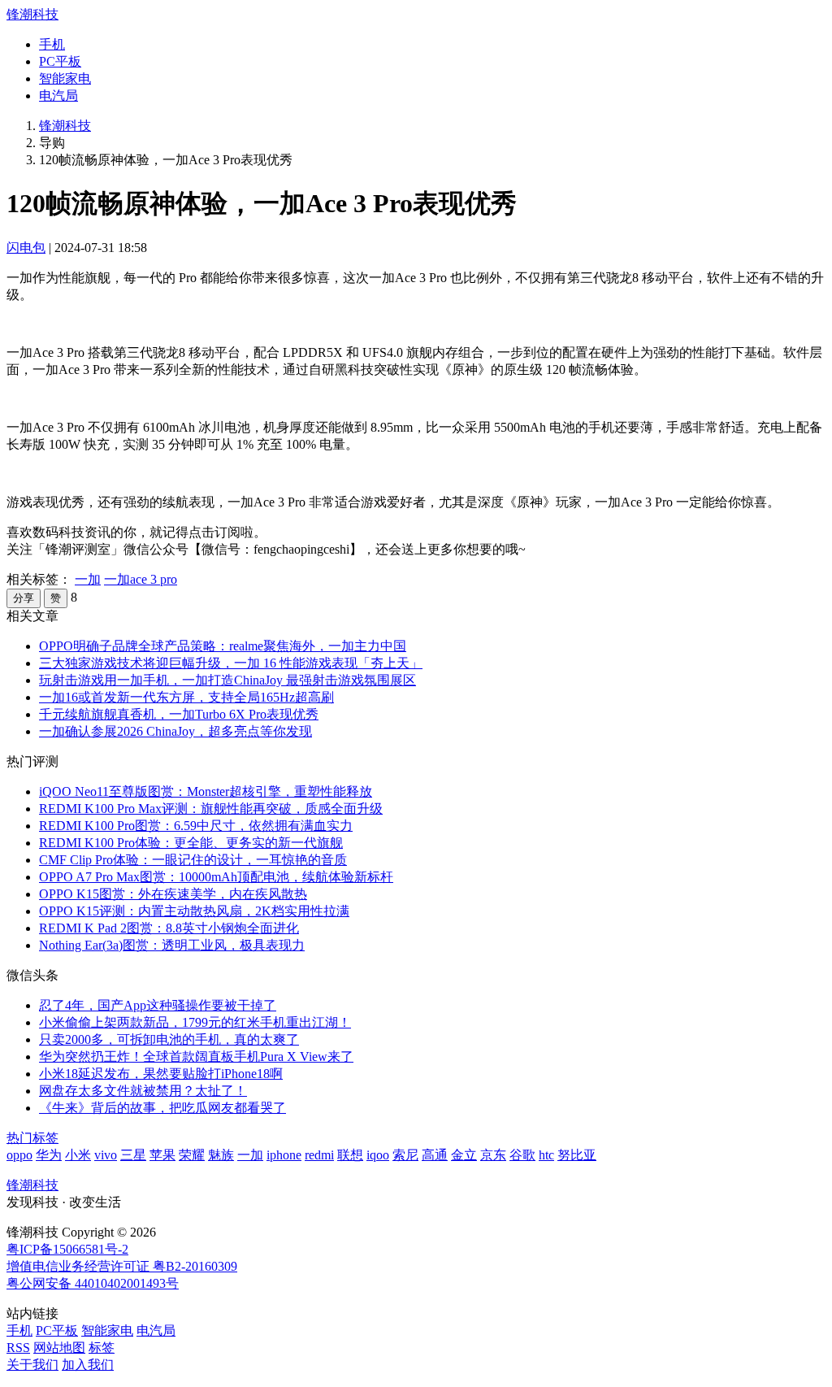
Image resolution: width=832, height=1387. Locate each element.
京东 (493, 1155)
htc (546, 1155)
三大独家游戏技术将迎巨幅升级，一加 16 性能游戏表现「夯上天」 (230, 663)
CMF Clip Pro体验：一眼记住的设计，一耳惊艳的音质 (193, 860)
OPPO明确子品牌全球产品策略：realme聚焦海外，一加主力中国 (222, 646)
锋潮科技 (32, 14)
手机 (52, 44)
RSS (18, 1347)
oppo (19, 1155)
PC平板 (60, 61)
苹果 (163, 1155)
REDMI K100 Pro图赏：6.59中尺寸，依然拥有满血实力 (196, 826)
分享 (23, 598)
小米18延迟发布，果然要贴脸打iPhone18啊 (161, 1073)
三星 (133, 1155)
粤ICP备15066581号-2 (67, 1249)
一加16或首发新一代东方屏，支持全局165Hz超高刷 (186, 697)
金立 (464, 1155)
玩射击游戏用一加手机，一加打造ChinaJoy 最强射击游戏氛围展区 (227, 680)
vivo (105, 1155)
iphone (283, 1155)
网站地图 (59, 1347)
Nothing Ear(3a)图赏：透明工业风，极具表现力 (172, 945)
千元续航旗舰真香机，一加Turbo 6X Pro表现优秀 (178, 714)
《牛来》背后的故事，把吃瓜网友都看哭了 (162, 1108)
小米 (78, 1155)
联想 (350, 1155)
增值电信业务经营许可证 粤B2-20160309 (121, 1266)
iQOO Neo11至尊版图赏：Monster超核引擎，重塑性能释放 (205, 791)
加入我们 (88, 1365)
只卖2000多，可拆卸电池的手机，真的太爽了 (169, 1039)
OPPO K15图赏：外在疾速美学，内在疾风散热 (173, 894)
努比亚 (576, 1155)
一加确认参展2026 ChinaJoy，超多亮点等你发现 (175, 731)
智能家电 (65, 78)
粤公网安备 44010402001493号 (92, 1283)
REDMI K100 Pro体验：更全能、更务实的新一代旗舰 (191, 843)
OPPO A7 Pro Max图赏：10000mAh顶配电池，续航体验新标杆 (216, 877)
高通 (435, 1155)
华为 (49, 1155)
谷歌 (522, 1155)
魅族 (221, 1155)
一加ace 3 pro (140, 579)
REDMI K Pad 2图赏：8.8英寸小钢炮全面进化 (169, 928)
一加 (88, 579)
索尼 (405, 1155)
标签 (102, 1347)
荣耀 (192, 1155)
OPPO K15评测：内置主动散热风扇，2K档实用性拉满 (194, 911)
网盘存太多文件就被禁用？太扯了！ (143, 1091)
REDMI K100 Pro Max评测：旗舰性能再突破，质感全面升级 (211, 808)
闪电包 (26, 247)
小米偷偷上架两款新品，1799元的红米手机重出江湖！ (195, 1022)
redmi (319, 1155)
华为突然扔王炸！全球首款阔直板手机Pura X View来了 (196, 1056)
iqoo (377, 1155)
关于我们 (32, 1365)
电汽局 (58, 95)
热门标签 (32, 1138)
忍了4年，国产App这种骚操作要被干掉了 (157, 1005)
